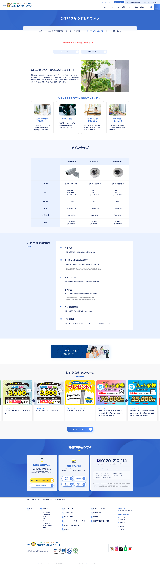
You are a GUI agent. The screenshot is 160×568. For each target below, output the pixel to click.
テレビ (39, 499)
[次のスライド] (126, 400)
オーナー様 (122, 517)
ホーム (28, 499)
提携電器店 (78, 478)
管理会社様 (122, 522)
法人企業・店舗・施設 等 (126, 510)
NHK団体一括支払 (115, 31)
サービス (103, 7)
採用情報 (155, 2)
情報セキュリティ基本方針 (46, 564)
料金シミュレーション (42, 480)
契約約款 (95, 517)
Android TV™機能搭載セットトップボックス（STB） (64, 31)
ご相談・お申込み (140, 7)
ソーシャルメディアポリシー (94, 564)
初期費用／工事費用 (47, 525)
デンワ (44, 521)
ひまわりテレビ (114, 7)
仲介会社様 (122, 520)
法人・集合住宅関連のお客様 (133, 2)
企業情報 (146, 2)
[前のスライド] (33, 400)
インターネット (46, 514)
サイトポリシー (31, 564)
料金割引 (45, 527)
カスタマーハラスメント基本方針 (75, 564)
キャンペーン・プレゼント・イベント (75, 521)
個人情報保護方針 (60, 564)
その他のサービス (47, 523)
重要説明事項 (97, 512)
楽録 (40, 31)
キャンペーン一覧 (78, 429)
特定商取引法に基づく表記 (101, 521)
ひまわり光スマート (47, 512)
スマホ (44, 519)
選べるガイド (68, 529)
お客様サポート (126, 7)
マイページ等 (119, 2)
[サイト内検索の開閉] (151, 7)
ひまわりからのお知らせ (71, 525)
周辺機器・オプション (48, 499)
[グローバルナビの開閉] (157, 7)
